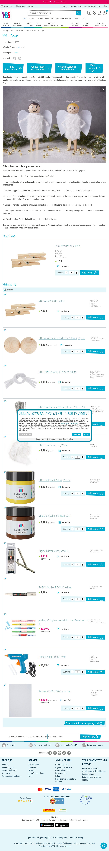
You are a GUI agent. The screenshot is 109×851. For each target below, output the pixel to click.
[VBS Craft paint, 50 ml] (20, 487)
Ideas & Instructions (63, 18)
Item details (64, 266)
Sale (83, 18)
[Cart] (104, 12)
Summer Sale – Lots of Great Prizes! (54, 2)
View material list (92, 68)
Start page (6, 31)
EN (107, 6)
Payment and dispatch (63, 767)
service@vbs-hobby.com (97, 771)
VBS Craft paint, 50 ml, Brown (54, 515)
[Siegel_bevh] (56, 801)
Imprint (52, 439)
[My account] (99, 12)
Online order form (61, 764)
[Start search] (78, 12)
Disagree (77, 434)
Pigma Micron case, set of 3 (53, 551)
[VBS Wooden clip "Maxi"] (29, 260)
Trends (40, 18)
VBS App (58, 782)
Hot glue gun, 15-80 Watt (52, 656)
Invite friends (33, 767)
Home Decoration (30, 31)
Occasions (49, 18)
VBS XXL (32, 18)
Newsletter (32, 770)
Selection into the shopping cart (82, 723)
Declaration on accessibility (65, 779)
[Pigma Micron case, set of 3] (20, 558)
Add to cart (87, 272)
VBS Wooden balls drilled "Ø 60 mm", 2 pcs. (62, 338)
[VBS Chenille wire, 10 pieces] (20, 381)
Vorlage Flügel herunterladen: (38, 68)
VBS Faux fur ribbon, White (53, 445)
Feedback (85, 780)
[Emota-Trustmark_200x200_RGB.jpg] (86, 800)
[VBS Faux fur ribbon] (20, 452)
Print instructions (11, 68)
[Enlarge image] (102, 89)
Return (57, 776)
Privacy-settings (61, 773)
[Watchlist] (94, 12)
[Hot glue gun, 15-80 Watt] (20, 665)
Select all (9, 290)
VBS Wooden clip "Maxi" (68, 246)
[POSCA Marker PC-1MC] (20, 594)
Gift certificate (34, 764)
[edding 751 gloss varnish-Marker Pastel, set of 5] (20, 629)
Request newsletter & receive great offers (27, 737)
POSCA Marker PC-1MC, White (55, 587)
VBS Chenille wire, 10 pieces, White (57, 372)
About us (5, 764)
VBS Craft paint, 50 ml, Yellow (54, 480)
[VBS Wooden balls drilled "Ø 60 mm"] (20, 345)
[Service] (89, 12)
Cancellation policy (62, 770)
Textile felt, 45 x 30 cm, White (54, 691)
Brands (76, 18)
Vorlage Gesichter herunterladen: (67, 68)
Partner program (8, 767)
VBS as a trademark (9, 770)
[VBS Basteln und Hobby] (6, 14)
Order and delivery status (91, 777)
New (25, 18)
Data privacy (41, 439)
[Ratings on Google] (25, 800)
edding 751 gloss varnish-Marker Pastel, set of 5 (63, 622)
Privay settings (26, 434)
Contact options (88, 774)
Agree (86, 434)
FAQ (30, 776)
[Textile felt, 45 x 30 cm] (20, 700)
